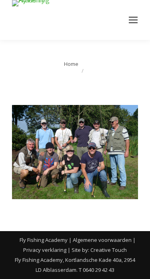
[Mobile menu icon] (133, 20)
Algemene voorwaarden (102, 239)
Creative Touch (108, 249)
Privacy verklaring (44, 249)
